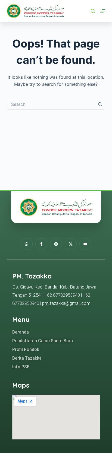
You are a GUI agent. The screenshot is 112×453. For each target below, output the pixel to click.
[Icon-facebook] (41, 244)
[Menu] (102, 11)
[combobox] (51, 104)
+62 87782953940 (62, 295)
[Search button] (100, 104)
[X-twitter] (71, 244)
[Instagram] (56, 244)
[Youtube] (85, 244)
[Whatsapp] (27, 244)
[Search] (93, 11)
